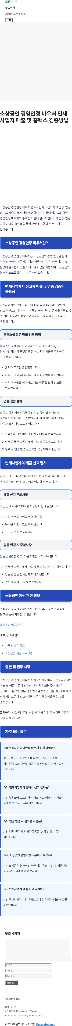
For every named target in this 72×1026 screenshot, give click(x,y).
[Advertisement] (36, 62)
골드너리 (10, 7)
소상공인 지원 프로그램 (19, 653)
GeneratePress (45, 1024)
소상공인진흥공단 (10, 625)
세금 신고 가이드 (15, 645)
